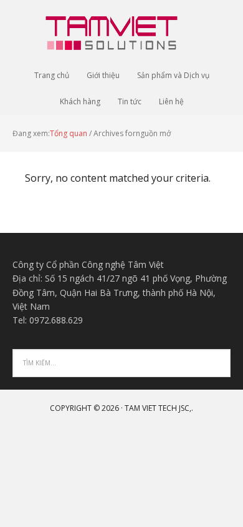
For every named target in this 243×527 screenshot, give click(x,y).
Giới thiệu (103, 75)
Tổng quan (68, 133)
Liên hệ (171, 101)
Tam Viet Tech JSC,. (159, 408)
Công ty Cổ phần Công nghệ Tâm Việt (121, 31)
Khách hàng (80, 101)
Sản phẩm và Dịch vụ (173, 75)
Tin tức (129, 101)
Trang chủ (51, 75)
